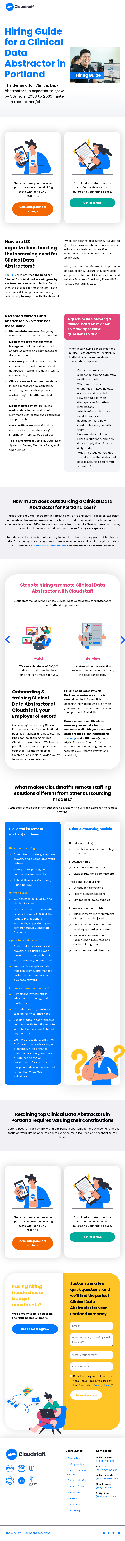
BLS (13, 274)
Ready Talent (75, 1458)
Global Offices (75, 1486)
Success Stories (76, 1480)
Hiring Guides (75, 1464)
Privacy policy (13, 1532)
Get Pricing (74, 1510)
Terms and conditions (37, 1532)
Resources (73, 1492)
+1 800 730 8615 (105, 1460)
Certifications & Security (76, 1472)
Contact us (74, 1504)
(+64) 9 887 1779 (105, 1487)
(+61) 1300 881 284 (106, 1469)
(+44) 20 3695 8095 (107, 1478)
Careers (72, 1498)
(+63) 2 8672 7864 (106, 1496)
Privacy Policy (102, 1385)
